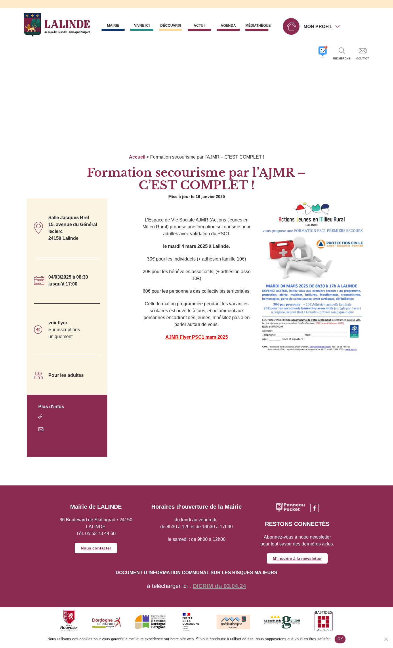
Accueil (137, 157)
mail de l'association (67, 429)
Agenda (228, 26)
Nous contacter (96, 548)
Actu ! (199, 26)
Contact (362, 58)
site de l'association (67, 416)
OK (340, 639)
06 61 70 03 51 (60, 441)
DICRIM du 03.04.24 (219, 586)
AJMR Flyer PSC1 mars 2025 (196, 337)
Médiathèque (256, 26)
